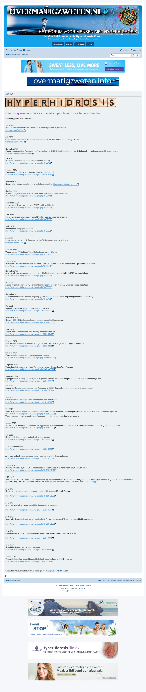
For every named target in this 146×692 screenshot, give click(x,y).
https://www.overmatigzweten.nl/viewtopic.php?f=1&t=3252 (29, 428)
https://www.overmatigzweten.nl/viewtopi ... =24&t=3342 (28, 346)
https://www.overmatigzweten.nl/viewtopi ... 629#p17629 (28, 390)
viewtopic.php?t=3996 (14, 130)
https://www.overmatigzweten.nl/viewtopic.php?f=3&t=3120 (69, 482)
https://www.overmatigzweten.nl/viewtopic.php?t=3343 (27, 163)
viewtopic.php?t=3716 (14, 243)
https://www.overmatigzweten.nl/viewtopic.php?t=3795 (27, 231)
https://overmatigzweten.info (65, 184)
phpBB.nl (82, 588)
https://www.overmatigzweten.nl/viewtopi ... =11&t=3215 (28, 440)
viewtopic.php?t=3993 (14, 142)
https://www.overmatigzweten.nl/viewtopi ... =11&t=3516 (28, 311)
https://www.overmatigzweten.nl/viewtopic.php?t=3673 (27, 254)
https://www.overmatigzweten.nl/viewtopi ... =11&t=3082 (28, 538)
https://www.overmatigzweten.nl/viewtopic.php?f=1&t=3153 (29, 496)
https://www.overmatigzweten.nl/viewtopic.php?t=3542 (27, 299)
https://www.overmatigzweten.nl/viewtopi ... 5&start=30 (28, 561)
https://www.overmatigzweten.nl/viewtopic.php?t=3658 (27, 266)
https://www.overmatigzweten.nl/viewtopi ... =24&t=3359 (28, 334)
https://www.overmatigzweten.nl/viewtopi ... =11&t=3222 (28, 458)
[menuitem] (19, 50)
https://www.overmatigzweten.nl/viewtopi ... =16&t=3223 (28, 449)
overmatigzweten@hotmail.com (55, 571)
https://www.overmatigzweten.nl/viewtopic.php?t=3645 (27, 276)
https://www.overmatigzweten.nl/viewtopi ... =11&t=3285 (28, 402)
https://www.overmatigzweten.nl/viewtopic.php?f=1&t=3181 (29, 470)
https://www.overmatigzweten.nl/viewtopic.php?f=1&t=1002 (29, 358)
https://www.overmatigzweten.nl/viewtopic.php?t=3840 (27, 208)
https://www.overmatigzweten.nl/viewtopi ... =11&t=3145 (28, 510)
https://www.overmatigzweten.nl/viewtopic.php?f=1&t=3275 (29, 414)
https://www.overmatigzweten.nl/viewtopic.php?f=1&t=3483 (29, 322)
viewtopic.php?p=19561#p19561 (18, 154)
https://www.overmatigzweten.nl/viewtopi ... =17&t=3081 (28, 550)
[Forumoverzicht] (73, 20)
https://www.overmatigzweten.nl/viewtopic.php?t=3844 (27, 196)
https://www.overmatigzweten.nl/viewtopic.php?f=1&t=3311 (29, 369)
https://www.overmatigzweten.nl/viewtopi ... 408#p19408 (28, 175)
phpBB (65, 585)
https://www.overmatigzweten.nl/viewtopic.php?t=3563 (27, 287)
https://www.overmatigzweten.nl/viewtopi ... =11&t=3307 (28, 381)
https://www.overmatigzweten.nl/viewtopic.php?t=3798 (27, 219)
